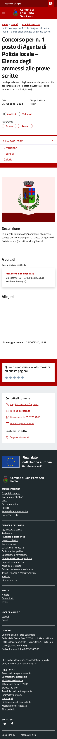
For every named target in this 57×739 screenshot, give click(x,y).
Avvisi (5, 602)
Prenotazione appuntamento (16, 673)
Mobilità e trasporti (12, 565)
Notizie (5, 594)
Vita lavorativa (9, 580)
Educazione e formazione (15, 555)
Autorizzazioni (9, 544)
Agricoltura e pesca (12, 529)
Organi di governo (11, 493)
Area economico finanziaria (20, 273)
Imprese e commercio (13, 562)
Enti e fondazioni (10, 504)
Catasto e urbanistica (13, 547)
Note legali (7, 698)
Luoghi (5, 616)
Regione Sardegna (13, 3)
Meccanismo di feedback (14, 705)
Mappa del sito (28, 735)
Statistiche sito (9, 687)
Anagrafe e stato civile (13, 537)
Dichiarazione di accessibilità (16, 702)
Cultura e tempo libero (13, 551)
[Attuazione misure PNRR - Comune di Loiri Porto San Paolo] (28, 463)
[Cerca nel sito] (48, 13)
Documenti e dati (10, 515)
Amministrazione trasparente (17, 691)
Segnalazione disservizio (14, 677)
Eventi (5, 620)
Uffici (4, 500)
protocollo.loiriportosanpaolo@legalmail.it (28, 660)
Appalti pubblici (10, 540)
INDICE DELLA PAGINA (12, 140)
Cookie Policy (8, 735)
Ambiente (7, 533)
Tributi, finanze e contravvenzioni (19, 573)
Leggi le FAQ (8, 669)
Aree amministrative (12, 497)
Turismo (6, 576)
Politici (5, 508)
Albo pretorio (8, 709)
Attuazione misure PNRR (15, 684)
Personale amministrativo (15, 511)
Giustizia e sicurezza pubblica (17, 558)
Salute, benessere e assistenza (17, 569)
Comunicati (8, 598)
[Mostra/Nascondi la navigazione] (3, 12)
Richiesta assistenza (12, 680)
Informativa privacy (12, 695)
